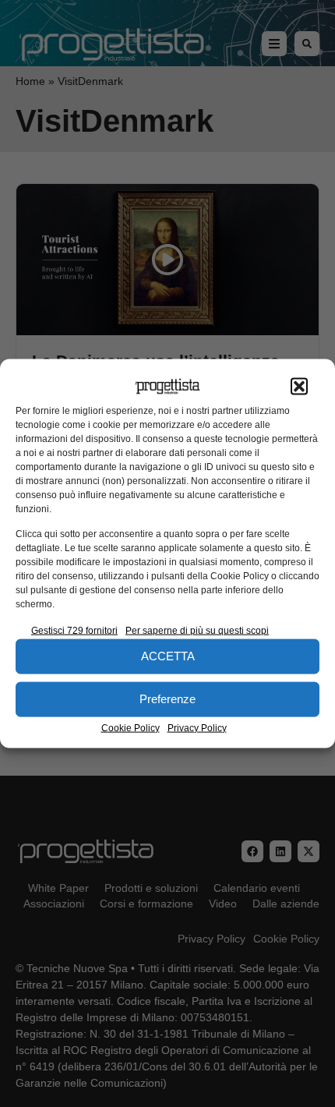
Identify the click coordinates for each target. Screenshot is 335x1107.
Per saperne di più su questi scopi (197, 629)
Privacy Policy (197, 727)
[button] (299, 386)
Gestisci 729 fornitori (74, 629)
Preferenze (167, 699)
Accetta (168, 656)
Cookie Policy (130, 727)
